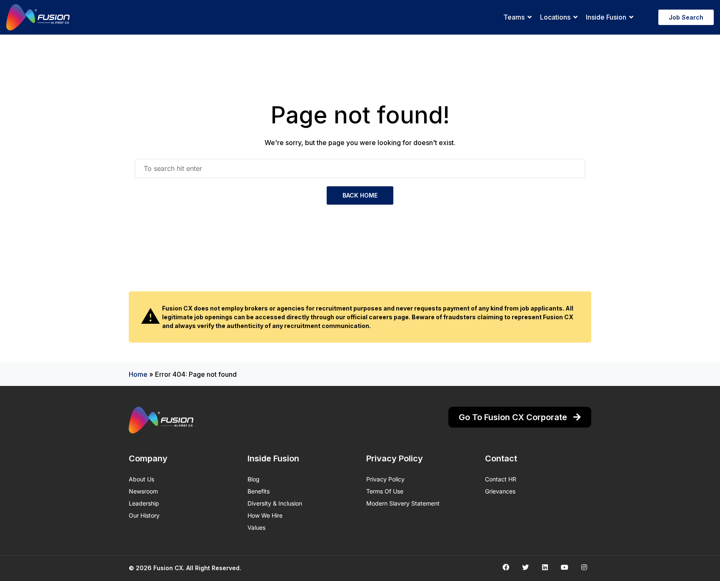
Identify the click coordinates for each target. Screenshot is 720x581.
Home (138, 374)
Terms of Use (384, 491)
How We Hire (265, 515)
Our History (144, 515)
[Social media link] (505, 567)
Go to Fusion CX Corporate (514, 417)
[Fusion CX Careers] (38, 17)
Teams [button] (514, 17)
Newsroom (143, 491)
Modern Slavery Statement (403, 503)
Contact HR (500, 479)
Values (256, 527)
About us (141, 479)
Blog (254, 479)
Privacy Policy (385, 479)
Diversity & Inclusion (275, 503)
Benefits (259, 491)
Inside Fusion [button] (606, 17)
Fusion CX (168, 567)
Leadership (144, 503)
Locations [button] (555, 17)
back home (360, 195)
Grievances (500, 491)
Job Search (686, 17)
